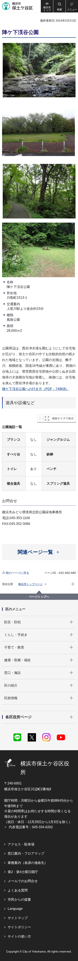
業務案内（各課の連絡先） (28, 863)
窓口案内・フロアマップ (26, 853)
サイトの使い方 (19, 936)
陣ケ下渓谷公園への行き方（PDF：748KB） (35, 389)
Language (15, 908)
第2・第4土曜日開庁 (23, 872)
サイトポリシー (19, 927)
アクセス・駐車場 (21, 844)
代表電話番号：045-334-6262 (31, 827)
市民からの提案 (19, 899)
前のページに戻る (17, 572)
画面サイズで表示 (63, 418)
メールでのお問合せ (23, 881)
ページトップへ (39, 596)
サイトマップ (18, 918)
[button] (59, 6)
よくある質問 (18, 890)
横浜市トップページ (30, 584)
